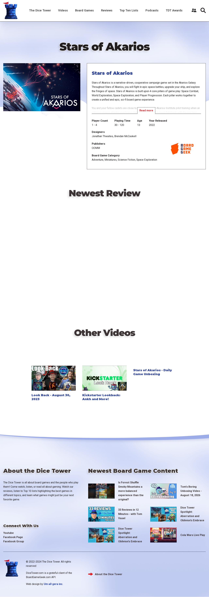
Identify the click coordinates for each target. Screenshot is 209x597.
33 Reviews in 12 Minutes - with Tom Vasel (130, 514)
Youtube (8, 532)
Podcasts (151, 10)
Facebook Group (13, 541)
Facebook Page (13, 537)
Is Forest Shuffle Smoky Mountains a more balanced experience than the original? (131, 491)
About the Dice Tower (108, 574)
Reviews (106, 10)
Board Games (84, 10)
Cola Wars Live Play (192, 535)
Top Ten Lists (129, 10)
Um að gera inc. (53, 584)
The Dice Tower (40, 10)
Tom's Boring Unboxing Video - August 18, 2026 (191, 491)
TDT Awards (174, 10)
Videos (63, 10)
